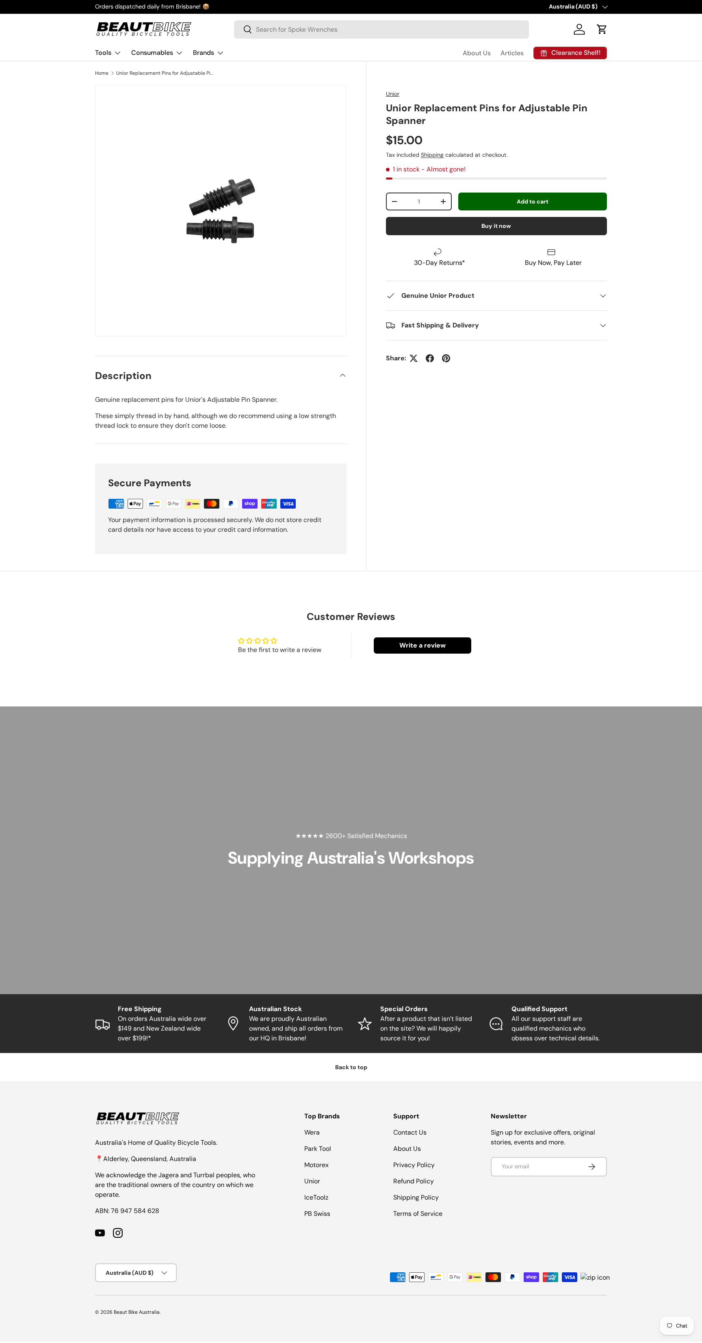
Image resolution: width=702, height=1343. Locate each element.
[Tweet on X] (413, 358)
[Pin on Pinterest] (446, 358)
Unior (392, 93)
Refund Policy (413, 1181)
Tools (103, 52)
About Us (477, 53)
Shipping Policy (416, 1197)
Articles (512, 53)
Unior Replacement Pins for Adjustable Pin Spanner (165, 73)
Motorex (316, 1165)
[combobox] (381, 29)
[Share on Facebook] (430, 358)
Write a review (422, 645)
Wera (312, 1132)
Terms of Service (417, 1213)
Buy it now (496, 226)
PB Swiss (317, 1213)
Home (101, 73)
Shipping (432, 154)
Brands (203, 52)
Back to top (351, 1067)
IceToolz (316, 1197)
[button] (602, 29)
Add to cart (532, 201)
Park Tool (317, 1148)
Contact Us (410, 1132)
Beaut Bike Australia (137, 1312)
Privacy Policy (414, 1165)
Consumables (152, 52)
